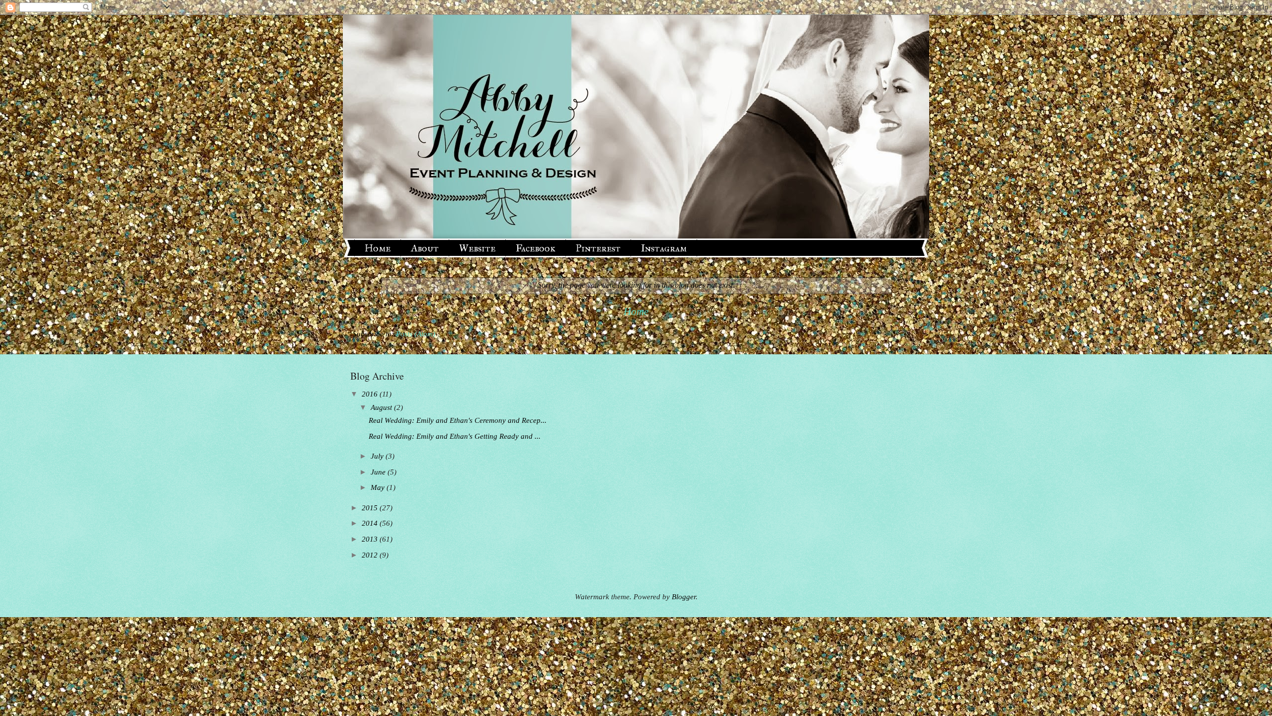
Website (477, 248)
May (379, 487)
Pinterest (598, 248)
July (378, 456)
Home (378, 248)
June (379, 472)
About (425, 248)
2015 (371, 508)
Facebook (536, 248)
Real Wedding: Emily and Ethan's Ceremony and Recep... (458, 420)
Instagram (664, 248)
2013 (371, 539)
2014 (371, 523)
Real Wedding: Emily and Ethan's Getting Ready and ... (455, 436)
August (382, 407)
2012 (371, 555)
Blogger (684, 597)
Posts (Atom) (415, 334)
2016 (371, 394)
